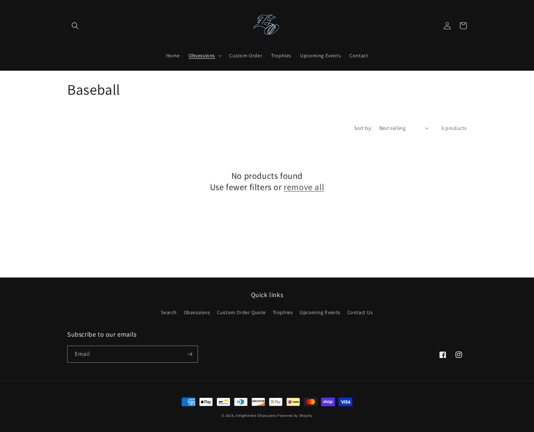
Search (169, 312)
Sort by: (363, 128)
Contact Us (360, 312)
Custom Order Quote (241, 312)
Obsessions (197, 312)
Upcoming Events (320, 312)
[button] (75, 26)
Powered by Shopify (295, 415)
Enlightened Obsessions (256, 415)
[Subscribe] (190, 354)
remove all (304, 187)
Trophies (283, 312)
